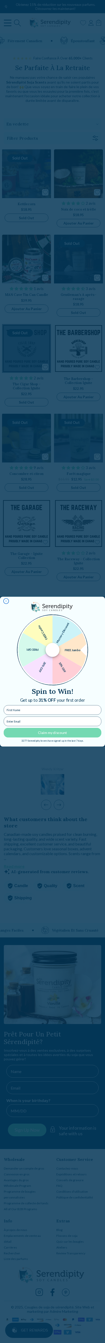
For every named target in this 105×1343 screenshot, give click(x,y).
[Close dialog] (6, 601)
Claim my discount (52, 732)
